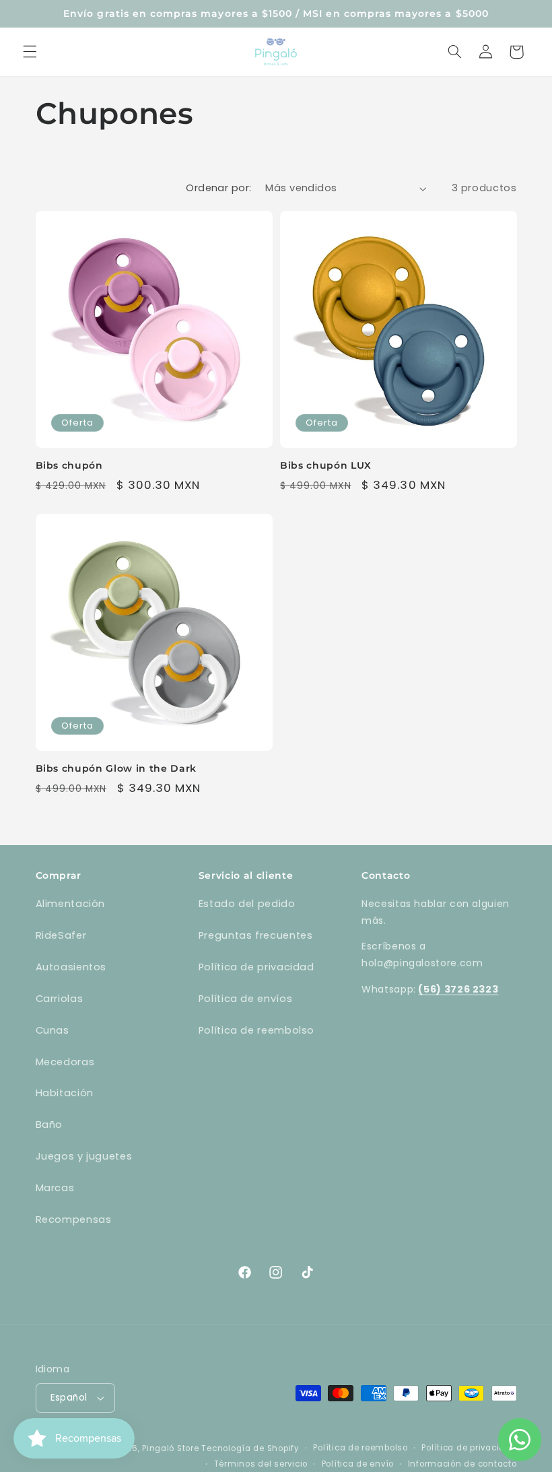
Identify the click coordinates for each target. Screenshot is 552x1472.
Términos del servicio (261, 1464)
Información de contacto (462, 1464)
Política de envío (358, 1464)
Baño (49, 1124)
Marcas (55, 1188)
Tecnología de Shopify (250, 1448)
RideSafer (61, 935)
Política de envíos (245, 998)
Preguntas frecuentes (256, 935)
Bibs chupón (69, 465)
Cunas (52, 1030)
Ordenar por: (218, 188)
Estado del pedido (247, 903)
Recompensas (74, 1219)
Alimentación (71, 903)
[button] (29, 51)
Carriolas (59, 998)
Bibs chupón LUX (326, 465)
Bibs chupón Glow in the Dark (116, 768)
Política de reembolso (256, 1030)
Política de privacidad (256, 967)
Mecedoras (65, 1062)
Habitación (65, 1093)
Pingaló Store (170, 1448)
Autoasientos (71, 967)
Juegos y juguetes (84, 1156)
